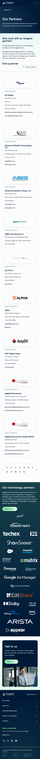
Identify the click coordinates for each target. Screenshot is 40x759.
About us (7, 10)
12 (24, 472)
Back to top (31, 694)
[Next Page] (37, 469)
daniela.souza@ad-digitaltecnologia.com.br (19, 112)
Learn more (9, 509)
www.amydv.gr (9, 367)
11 (19, 472)
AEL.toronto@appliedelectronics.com (17, 450)
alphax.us (8, 327)
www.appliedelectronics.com (14, 410)
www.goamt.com (10, 164)
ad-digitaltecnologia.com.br (14, 115)
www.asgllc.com (10, 208)
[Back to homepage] (8, 3)
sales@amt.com (10, 161)
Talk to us (10, 662)
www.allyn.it (8, 284)
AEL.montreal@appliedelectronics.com (17, 407)
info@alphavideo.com (12, 324)
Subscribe (5, 735)
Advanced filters (30, 67)
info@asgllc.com (10, 204)
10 (16, 472)
